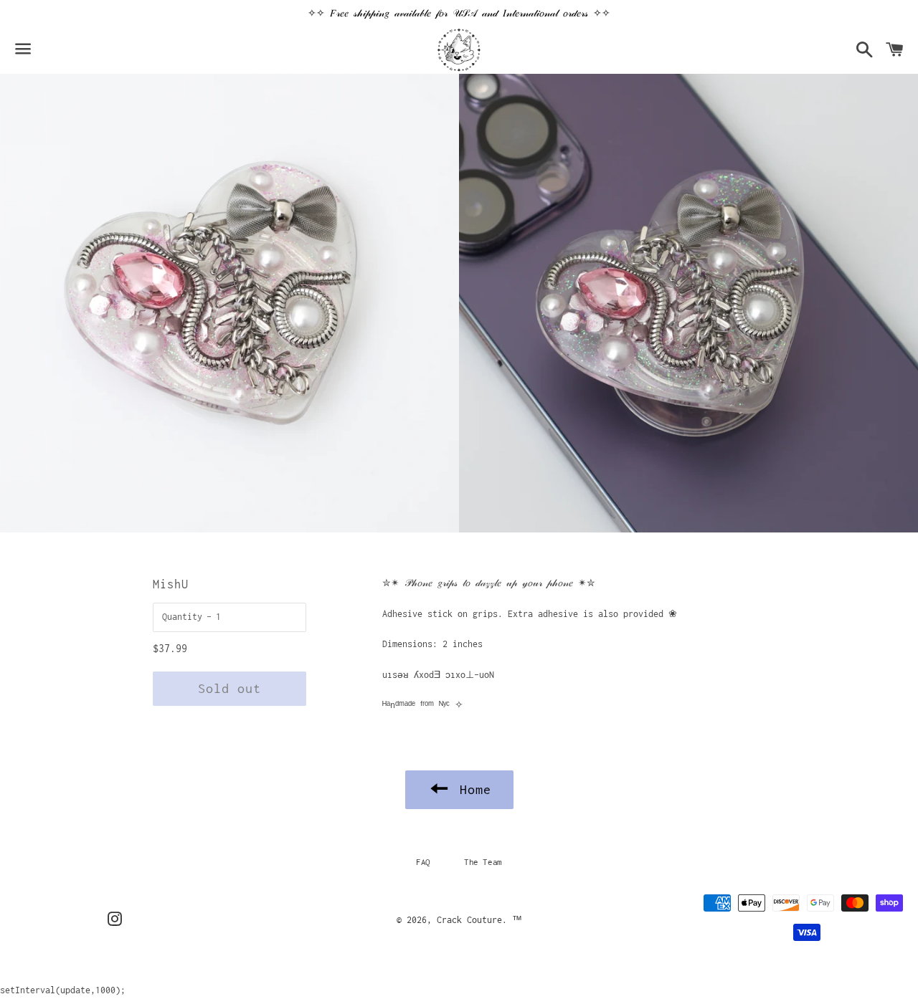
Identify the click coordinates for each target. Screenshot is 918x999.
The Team (483, 861)
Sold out (229, 688)
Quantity (182, 616)
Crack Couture (469, 919)
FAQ (423, 861)
